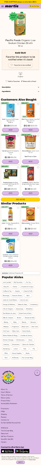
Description (6, 87)
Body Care (25, 326)
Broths (19, 317)
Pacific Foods (13, 40)
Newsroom (4, 433)
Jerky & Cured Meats (10, 300)
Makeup (5, 326)
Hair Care (35, 326)
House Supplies (17, 353)
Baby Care (15, 331)
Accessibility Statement (9, 403)
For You (28, 282)
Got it (20, 462)
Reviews (3, 417)
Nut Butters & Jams (9, 313)
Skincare (33, 322)
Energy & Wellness (9, 304)
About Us (4, 389)
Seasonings (19, 309)
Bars (28, 295)
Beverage (6, 295)
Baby (15, 322)
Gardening (6, 349)
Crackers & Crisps (27, 286)
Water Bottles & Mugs (10, 335)
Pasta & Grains (17, 295)
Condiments (34, 304)
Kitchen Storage (8, 340)
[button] (20, 23)
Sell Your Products (7, 436)
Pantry (15, 286)
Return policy (5, 398)
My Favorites (18, 282)
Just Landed (7, 282)
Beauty (24, 322)
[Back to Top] (37, 372)
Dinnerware (15, 344)
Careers (3, 442)
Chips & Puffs (28, 291)
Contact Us (5, 420)
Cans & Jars (24, 300)
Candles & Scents (26, 335)
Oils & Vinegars (8, 309)
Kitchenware (20, 340)
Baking (6, 322)
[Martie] (11, 6)
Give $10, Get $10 (7, 439)
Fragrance (15, 326)
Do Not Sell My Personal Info (10, 423)
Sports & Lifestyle (28, 344)
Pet (34, 349)
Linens (16, 349)
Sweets (17, 291)
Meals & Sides (22, 304)
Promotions (5, 408)
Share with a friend (29, 81)
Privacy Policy (5, 400)
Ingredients (6, 91)
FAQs (3, 411)
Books (28, 353)
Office (6, 353)
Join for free (35, 6)
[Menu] (2, 6)
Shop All (6, 286)
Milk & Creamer (8, 317)
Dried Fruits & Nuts (25, 313)
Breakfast (29, 309)
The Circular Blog (27, 357)
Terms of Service (6, 395)
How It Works (5, 392)
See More (20, 199)
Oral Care (6, 331)
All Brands (15, 357)
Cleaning (6, 344)
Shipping (4, 414)
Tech (6, 357)
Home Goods (26, 331)
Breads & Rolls (30, 317)
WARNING (5, 273)
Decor (30, 340)
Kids (24, 349)
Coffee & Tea (7, 291)
